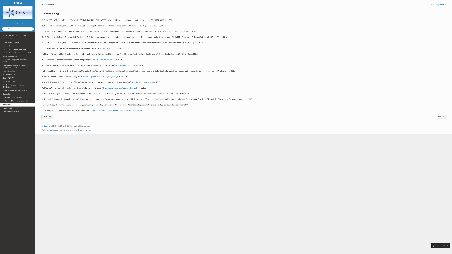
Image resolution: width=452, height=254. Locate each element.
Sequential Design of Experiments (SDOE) (15, 61)
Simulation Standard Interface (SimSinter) (13, 86)
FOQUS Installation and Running (14, 35)
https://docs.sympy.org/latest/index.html (120, 88)
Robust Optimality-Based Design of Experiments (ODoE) (15, 66)
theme (65, 130)
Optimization (7, 46)
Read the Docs (84, 130)
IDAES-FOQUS (8, 78)
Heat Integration (9, 71)
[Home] (42, 5)
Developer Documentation (12, 97)
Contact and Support (10, 108)
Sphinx (53, 130)
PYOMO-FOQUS (9, 74)
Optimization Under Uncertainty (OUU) (17, 53)
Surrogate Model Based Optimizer (15, 90)
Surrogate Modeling (10, 56)
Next (440, 117)
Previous (48, 117)
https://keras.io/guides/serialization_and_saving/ (98, 77)
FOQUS (18, 3)
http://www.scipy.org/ (124, 65)
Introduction (7, 39)
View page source (438, 5)
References (7, 104)
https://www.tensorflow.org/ (143, 82)
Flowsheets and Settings (11, 42)
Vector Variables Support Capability (15, 101)
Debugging (6, 94)
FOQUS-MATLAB (9, 81)
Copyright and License (11, 112)
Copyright (47, 126)
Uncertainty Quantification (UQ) (14, 49)
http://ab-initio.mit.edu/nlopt (103, 60)
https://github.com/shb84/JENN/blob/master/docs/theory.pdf (116, 110)
